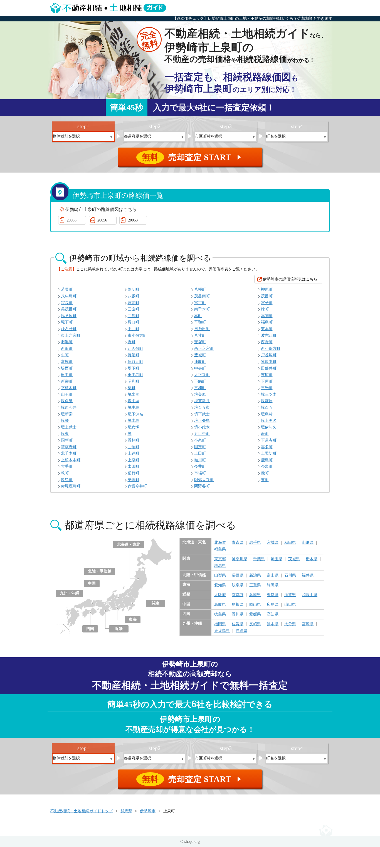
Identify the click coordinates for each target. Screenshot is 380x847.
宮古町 (200, 303)
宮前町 (133, 303)
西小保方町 (270, 349)
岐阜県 (237, 585)
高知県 (272, 614)
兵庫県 (255, 595)
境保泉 (67, 401)
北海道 (220, 543)
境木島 (133, 420)
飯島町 (67, 480)
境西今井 (69, 407)
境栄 (65, 420)
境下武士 (202, 414)
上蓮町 (133, 453)
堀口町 (133, 322)
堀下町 (67, 322)
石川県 (290, 575)
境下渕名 (135, 414)
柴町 (131, 388)
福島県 (220, 549)
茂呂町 (267, 296)
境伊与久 (269, 427)
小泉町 (200, 440)
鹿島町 (267, 460)
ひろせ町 (69, 329)
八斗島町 (69, 296)
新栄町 (67, 381)
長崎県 (255, 624)
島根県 (237, 605)
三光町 (267, 388)
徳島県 (220, 614)
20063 (133, 220)
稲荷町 (133, 473)
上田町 (200, 453)
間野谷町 (202, 486)
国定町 (200, 447)
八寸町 (200, 335)
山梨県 (220, 575)
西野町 (267, 342)
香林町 (133, 440)
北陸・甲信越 (99, 571)
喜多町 (267, 447)
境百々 (267, 407)
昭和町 (133, 381)
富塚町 (67, 362)
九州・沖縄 (69, 593)
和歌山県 (309, 595)
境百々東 (202, 407)
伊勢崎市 (148, 811)
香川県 (237, 614)
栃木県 (311, 559)
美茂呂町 (69, 309)
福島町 (267, 322)
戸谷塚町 (269, 355)
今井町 (200, 466)
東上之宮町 (70, 335)
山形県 (308, 543)
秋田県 (290, 543)
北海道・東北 (128, 544)
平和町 (200, 322)
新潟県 (255, 575)
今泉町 (267, 466)
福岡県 (220, 624)
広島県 (272, 605)
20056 (102, 220)
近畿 (119, 629)
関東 (155, 603)
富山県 (272, 575)
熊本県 (272, 624)
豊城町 (200, 355)
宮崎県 (308, 624)
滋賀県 (290, 595)
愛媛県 (255, 614)
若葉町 (67, 289)
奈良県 (272, 595)
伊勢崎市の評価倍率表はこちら (290, 279)
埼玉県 (276, 559)
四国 (90, 629)
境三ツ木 (269, 394)
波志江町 (269, 335)
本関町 (267, 316)
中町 (65, 355)
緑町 (265, 309)
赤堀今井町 (137, 486)
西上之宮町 (204, 349)
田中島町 (135, 375)
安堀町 (133, 480)
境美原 (200, 394)
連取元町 (135, 362)
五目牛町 (202, 434)
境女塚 (133, 427)
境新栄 (67, 414)
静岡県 (272, 585)
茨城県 (294, 559)
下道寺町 (269, 440)
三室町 (133, 309)
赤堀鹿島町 (70, 486)
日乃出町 (202, 329)
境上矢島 (202, 420)
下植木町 (69, 388)
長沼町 (133, 355)
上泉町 (133, 460)
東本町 (267, 329)
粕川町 (200, 460)
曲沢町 (133, 316)
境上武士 (69, 427)
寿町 (265, 434)
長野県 (237, 575)
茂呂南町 (202, 296)
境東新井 (202, 401)
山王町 (67, 394)
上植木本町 (70, 460)
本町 (198, 316)
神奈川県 (239, 559)
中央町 (200, 368)
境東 (65, 434)
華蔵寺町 (69, 447)
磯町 (265, 473)
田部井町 (269, 368)
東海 (133, 619)
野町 (131, 342)
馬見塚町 (69, 316)
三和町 (200, 388)
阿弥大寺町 (204, 480)
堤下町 (133, 368)
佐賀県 (237, 624)
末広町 (267, 375)
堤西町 (67, 368)
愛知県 (220, 585)
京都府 (237, 595)
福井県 (308, 575)
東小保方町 (137, 335)
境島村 (267, 414)
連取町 (200, 362)
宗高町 (67, 303)
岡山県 (255, 605)
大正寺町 (202, 375)
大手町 (67, 466)
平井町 (133, 329)
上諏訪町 (269, 453)
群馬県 (220, 566)
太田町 (133, 466)
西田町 (67, 349)
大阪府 (220, 595)
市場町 (200, 473)
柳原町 (267, 289)
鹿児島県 (222, 631)
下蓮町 (267, 381)
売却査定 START (192, 157)
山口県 (290, 605)
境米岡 (133, 394)
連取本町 (269, 362)
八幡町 (200, 289)
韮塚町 (200, 342)
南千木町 (202, 309)
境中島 (133, 407)
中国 (92, 583)
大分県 (290, 624)
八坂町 (133, 296)
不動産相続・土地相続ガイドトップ (81, 811)
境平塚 (133, 401)
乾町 (65, 473)
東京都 (220, 559)
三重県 (255, 585)
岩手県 (255, 543)
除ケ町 (133, 289)
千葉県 (259, 559)
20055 (72, 220)
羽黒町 (67, 342)
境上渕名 (269, 420)
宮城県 (272, 543)
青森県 (237, 543)
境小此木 (202, 427)
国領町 (67, 440)
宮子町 (267, 303)
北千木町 (69, 453)
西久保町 (135, 349)
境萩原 (267, 401)
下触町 (200, 381)
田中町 (67, 375)
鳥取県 (220, 605)
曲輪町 (133, 447)
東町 (265, 480)
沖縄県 (241, 631)
